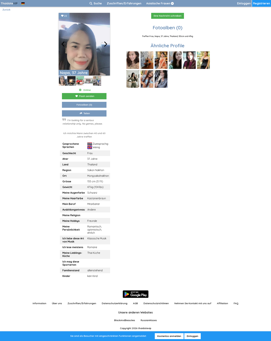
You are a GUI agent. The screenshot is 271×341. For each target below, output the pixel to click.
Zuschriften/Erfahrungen (82, 303)
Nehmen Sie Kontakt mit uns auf (192, 303)
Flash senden (86, 96)
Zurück (6, 9)
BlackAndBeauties (124, 320)
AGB (135, 303)
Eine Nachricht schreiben (167, 15)
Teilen (86, 113)
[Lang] (23, 3)
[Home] (9, 3)
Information (39, 303)
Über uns (57, 303)
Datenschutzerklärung (114, 303)
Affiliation (222, 303)
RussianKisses (149, 320)
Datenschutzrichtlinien (156, 303)
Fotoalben (84, 104)
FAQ (236, 303)
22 (65, 15)
